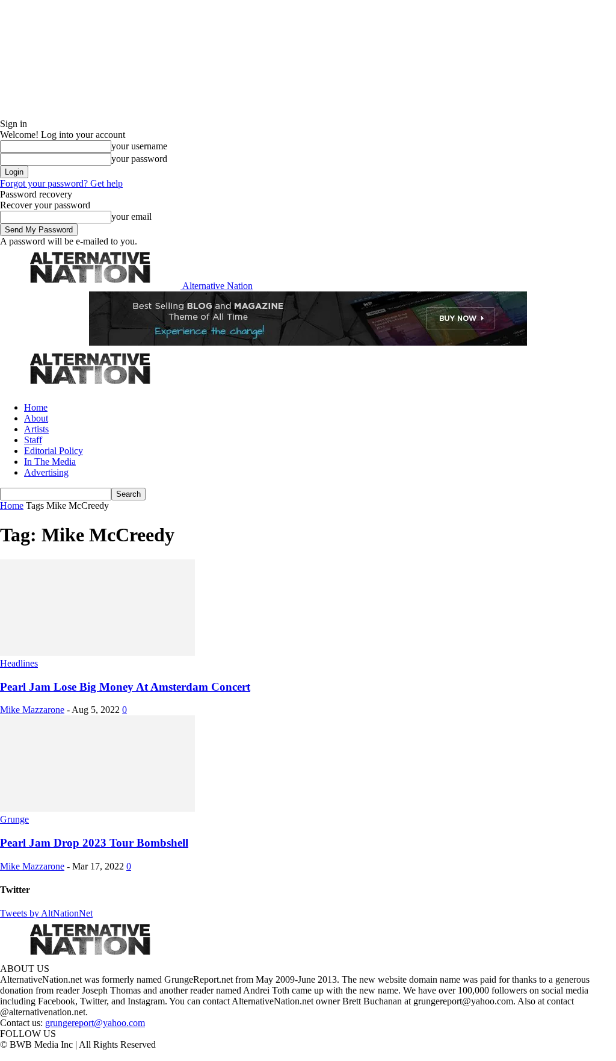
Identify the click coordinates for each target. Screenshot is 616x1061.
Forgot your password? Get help (61, 183)
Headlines (19, 663)
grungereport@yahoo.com (95, 1023)
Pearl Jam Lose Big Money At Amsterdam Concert (125, 686)
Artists (36, 429)
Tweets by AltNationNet (46, 913)
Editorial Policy (53, 451)
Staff (33, 440)
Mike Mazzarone (32, 710)
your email (131, 216)
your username (139, 146)
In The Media (50, 461)
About (36, 418)
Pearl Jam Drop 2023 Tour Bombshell (94, 842)
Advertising (46, 472)
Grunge (14, 819)
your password (139, 159)
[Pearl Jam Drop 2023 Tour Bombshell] (97, 808)
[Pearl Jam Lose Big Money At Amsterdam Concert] (97, 652)
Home (36, 407)
